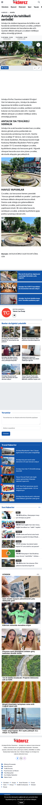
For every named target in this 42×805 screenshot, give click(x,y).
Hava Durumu (8, 766)
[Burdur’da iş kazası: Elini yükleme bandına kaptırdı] (31, 332)
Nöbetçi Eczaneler (10, 764)
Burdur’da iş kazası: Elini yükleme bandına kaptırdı (27, 564)
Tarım (5, 784)
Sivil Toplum (20, 522)
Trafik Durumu (8, 768)
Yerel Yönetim (23, 782)
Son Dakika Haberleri (10, 775)
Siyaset (14, 7)
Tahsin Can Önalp (19, 311)
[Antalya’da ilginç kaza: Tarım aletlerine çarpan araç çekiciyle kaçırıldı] (11, 350)
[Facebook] (17, 758)
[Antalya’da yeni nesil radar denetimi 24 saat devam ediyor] (11, 369)
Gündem (4, 7)
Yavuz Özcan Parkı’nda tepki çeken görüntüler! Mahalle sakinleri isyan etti (31, 377)
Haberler (4, 12)
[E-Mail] (14, 315)
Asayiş (12, 12)
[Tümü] (39, 507)
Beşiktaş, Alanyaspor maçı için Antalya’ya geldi (27, 516)
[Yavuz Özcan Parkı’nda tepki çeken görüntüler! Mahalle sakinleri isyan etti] (31, 369)
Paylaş (6, 67)
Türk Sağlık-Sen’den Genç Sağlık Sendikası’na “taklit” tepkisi (28, 526)
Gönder (6, 433)
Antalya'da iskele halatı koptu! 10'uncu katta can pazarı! (10, 340)
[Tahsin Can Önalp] (6, 312)
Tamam (21, 802)
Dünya (12, 784)
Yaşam (36, 7)
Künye (5, 787)
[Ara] (39, 2)
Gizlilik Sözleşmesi (22, 784)
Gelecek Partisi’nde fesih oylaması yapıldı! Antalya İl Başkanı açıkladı (28, 536)
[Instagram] (24, 758)
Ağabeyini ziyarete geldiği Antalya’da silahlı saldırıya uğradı (30, 359)
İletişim (33, 784)
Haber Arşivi (8, 777)
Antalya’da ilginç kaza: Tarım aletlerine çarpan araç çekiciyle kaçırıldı (10, 359)
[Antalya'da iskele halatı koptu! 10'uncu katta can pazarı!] (11, 332)
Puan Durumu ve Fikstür (11, 770)
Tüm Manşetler (9, 773)
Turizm (33, 782)
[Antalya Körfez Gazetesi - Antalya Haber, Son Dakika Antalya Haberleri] (20, 2)
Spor (30, 7)
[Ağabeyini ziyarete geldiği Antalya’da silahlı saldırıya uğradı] (31, 350)
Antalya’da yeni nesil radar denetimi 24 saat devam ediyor (10, 377)
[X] (21, 758)
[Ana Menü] (2, 2)
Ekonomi (22, 7)
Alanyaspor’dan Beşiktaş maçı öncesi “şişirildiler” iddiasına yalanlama (28, 555)
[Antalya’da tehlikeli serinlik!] (21, 53)
